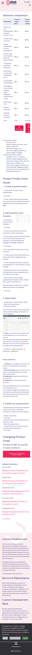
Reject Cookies (15, 638)
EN (30, 5)
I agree (25, 638)
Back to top (15, 651)
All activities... (6, 519)
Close (5, 638)
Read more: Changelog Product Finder (17, 454)
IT (26, 5)
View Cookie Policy (18, 634)
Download (19, 129)
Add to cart (28, 129)
